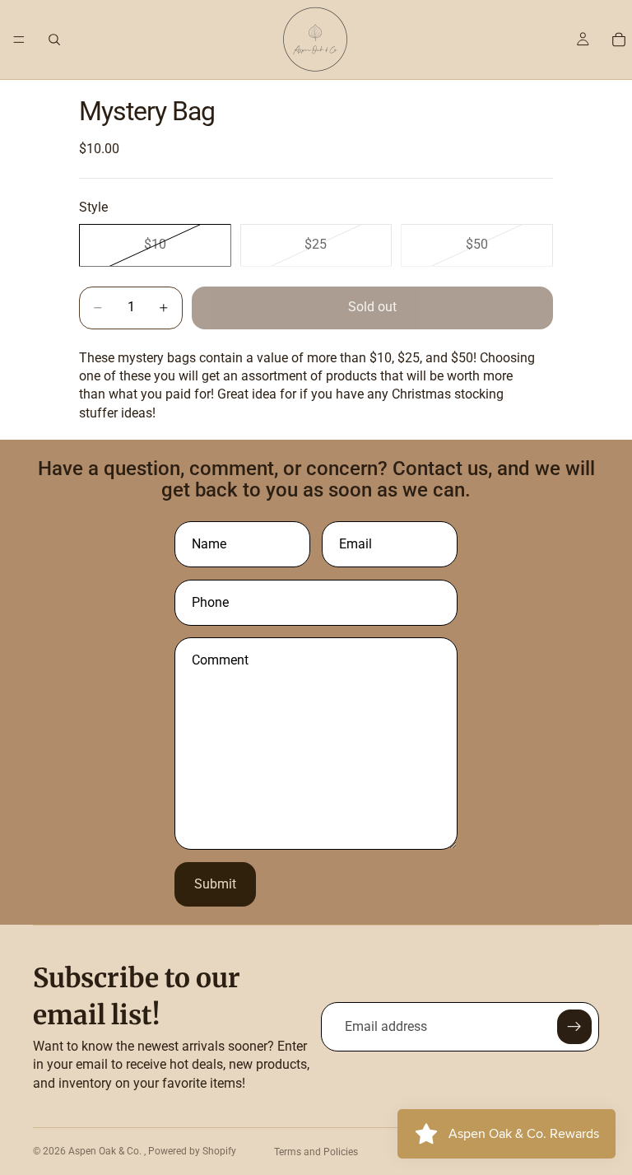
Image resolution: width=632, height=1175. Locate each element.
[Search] (54, 39)
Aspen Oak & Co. (106, 1151)
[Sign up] (574, 1026)
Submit (215, 884)
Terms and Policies (316, 1152)
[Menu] (19, 39)
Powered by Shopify (192, 1151)
